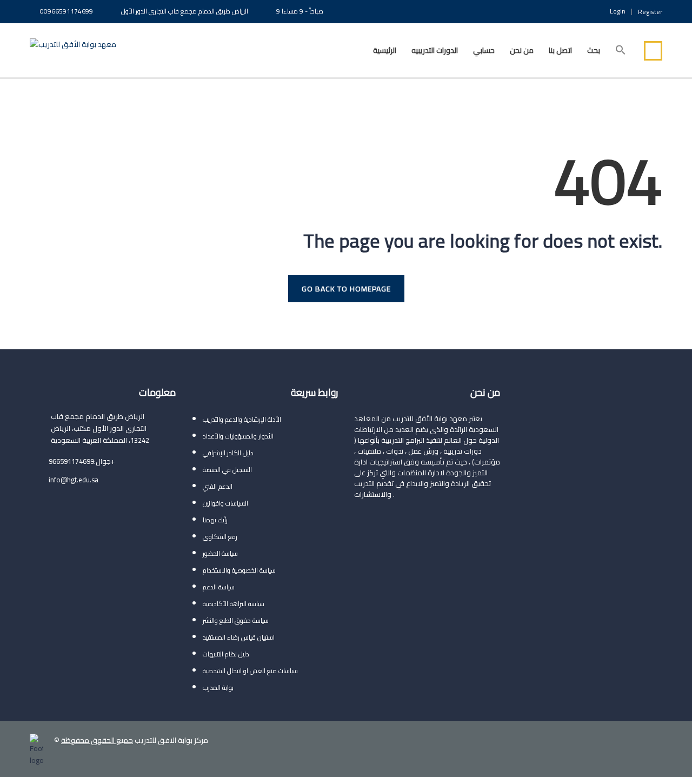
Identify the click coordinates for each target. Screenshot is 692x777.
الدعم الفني (217, 486)
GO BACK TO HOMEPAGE (346, 289)
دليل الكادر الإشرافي (228, 453)
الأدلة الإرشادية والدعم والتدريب (242, 419)
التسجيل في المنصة (227, 469)
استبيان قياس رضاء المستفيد (239, 637)
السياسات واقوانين (225, 503)
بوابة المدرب (218, 687)
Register (650, 12)
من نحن (522, 50)
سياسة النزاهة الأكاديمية (233, 603)
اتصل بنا (560, 50)
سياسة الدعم (219, 587)
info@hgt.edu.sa (73, 479)
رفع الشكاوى (220, 536)
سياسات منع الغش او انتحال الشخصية (250, 671)
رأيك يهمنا (215, 520)
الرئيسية (384, 50)
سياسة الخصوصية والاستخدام (239, 570)
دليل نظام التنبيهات (226, 654)
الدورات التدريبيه (434, 50)
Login (618, 11)
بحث (593, 50)
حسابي (484, 50)
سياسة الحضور (220, 553)
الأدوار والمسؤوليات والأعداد (238, 436)
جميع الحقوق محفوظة (97, 740)
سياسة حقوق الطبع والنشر (236, 620)
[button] (620, 50)
